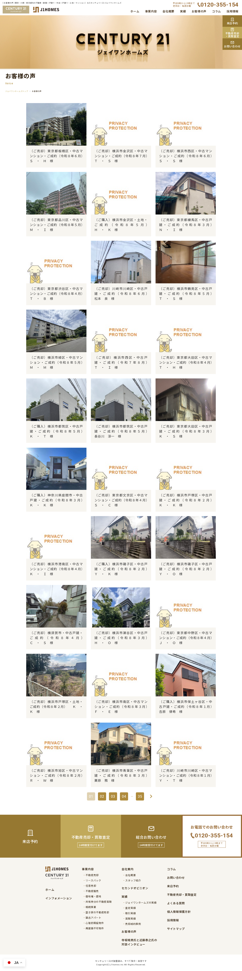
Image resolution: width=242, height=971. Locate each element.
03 (113, 796)
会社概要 (168, 11)
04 (124, 796)
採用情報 (232, 11)
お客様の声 (199, 11)
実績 (183, 11)
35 (140, 796)
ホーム (134, 11)
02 (102, 796)
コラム (216, 11)
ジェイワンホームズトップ (16, 91)
